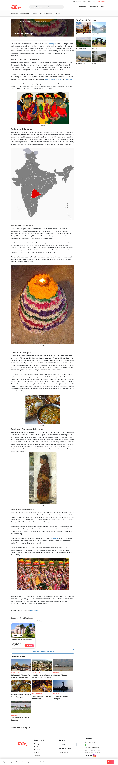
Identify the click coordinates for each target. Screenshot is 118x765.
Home (16, 21)
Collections (37, 753)
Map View (58, 13)
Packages (37, 744)
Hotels (36, 747)
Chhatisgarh (58, 79)
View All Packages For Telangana (43, 651)
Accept (110, 762)
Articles (21, 21)
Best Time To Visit (46, 13)
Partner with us (63, 752)
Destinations (38, 750)
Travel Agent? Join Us (89, 2)
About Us (37, 756)
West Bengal (49, 79)
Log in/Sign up (101, 2)
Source (43, 125)
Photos (35, 13)
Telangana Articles (29, 21)
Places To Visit (25, 13)
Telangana (14, 13)
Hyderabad (54, 538)
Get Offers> (29, 645)
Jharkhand (69, 79)
